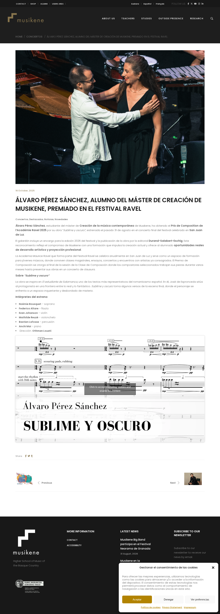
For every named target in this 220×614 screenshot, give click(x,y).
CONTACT (21, 3)
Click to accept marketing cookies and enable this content (110, 388)
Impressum (190, 607)
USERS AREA (58, 3)
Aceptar (137, 599)
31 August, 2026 (129, 553)
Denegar (168, 599)
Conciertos (34, 36)
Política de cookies (151, 607)
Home (19, 36)
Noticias (49, 219)
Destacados (36, 219)
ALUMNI (44, 3)
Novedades (61, 219)
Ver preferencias (200, 599)
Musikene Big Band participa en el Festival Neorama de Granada (135, 544)
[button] (213, 567)
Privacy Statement (172, 607)
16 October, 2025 (25, 190)
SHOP (33, 3)
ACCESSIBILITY (74, 545)
